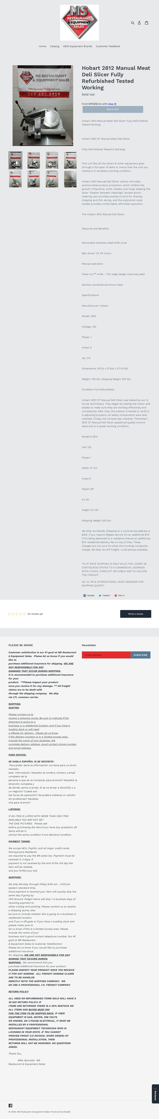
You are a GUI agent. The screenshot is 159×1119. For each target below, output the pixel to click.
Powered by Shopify (60, 1112)
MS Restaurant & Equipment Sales (33, 1112)
